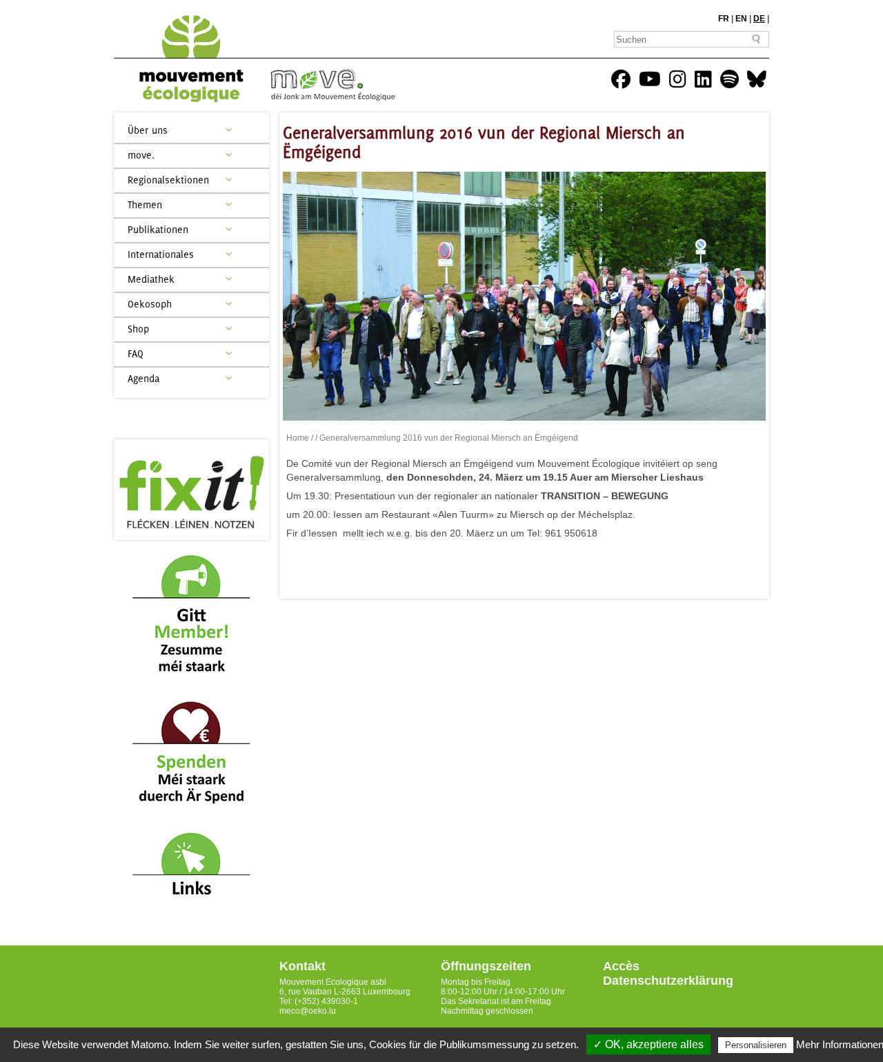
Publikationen (158, 229)
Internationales (161, 254)
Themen (145, 204)
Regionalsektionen (168, 180)
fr (723, 18)
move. (141, 155)
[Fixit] (191, 490)
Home (297, 438)
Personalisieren (755, 1045)
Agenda (143, 378)
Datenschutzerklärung (668, 981)
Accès (621, 966)
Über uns (148, 130)
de (759, 18)
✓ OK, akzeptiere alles (648, 1044)
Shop (138, 328)
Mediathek (151, 279)
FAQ (135, 353)
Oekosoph (150, 304)
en (741, 18)
